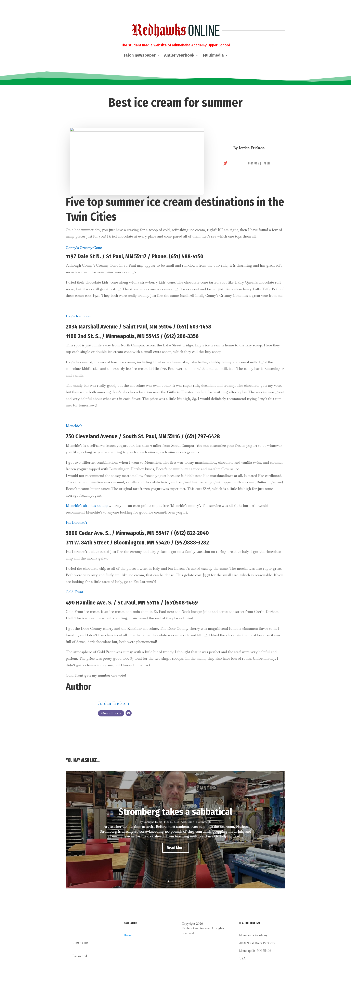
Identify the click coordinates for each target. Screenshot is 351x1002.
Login (88, 975)
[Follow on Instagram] (185, 945)
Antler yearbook (179, 56)
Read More (175, 847)
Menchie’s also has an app (87, 505)
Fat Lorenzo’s (77, 522)
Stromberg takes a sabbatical (175, 811)
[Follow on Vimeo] (201, 945)
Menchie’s (74, 425)
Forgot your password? (84, 965)
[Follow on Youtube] (193, 945)
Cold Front (74, 591)
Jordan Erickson (252, 147)
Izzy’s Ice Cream (79, 316)
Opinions (253, 163)
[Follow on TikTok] (209, 945)
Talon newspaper (139, 56)
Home (128, 935)
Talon (266, 163)
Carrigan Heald (152, 822)
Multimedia (213, 56)
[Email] (129, 713)
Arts (183, 822)
